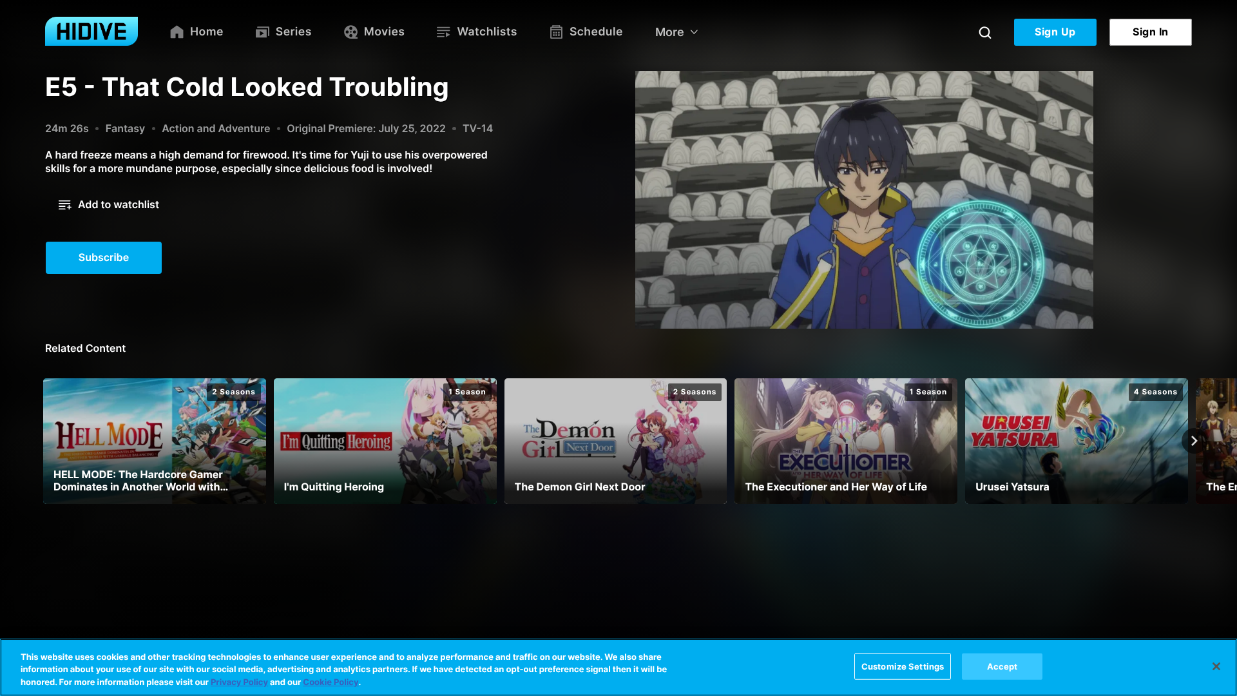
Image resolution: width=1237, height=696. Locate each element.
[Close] (1216, 666)
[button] (109, 205)
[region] (618, 667)
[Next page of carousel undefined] (1194, 441)
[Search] (985, 32)
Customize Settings (902, 666)
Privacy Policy (239, 682)
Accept (1002, 666)
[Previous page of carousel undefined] (42, 441)
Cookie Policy (330, 682)
